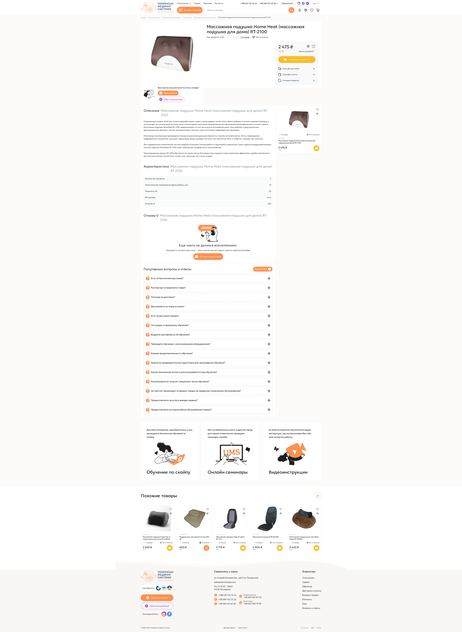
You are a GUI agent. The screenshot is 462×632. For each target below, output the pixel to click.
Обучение (307, 586)
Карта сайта (242, 628)
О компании (308, 577)
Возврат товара (310, 595)
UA (314, 3)
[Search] (291, 10)
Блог (304, 603)
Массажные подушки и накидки (205, 17)
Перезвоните (287, 3)
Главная (144, 17)
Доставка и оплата (311, 590)
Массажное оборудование (172, 17)
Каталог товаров (154, 17)
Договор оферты (229, 628)
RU (318, 3)
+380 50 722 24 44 (248, 3)
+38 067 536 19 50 (252, 603)
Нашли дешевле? (306, 51)
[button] (285, 119)
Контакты (307, 599)
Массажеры (187, 17)
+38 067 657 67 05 (252, 597)
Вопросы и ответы (311, 608)
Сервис (306, 582)
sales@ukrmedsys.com (225, 582)
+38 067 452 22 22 (227, 599)
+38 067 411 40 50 (268, 3)
